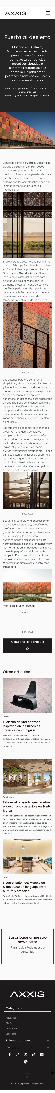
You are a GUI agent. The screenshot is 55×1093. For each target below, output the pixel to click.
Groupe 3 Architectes (27, 265)
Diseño (6, 717)
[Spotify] (27, 1063)
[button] (27, 648)
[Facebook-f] (11, 1056)
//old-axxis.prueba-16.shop (19, 605)
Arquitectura (8, 797)
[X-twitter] (27, 1056)
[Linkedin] (43, 1056)
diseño (31, 379)
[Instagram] (19, 1056)
